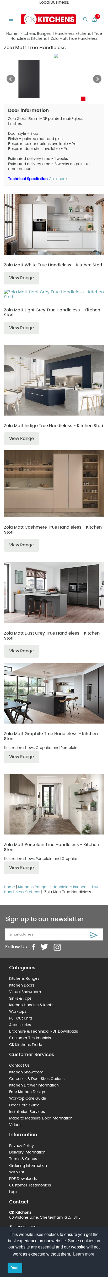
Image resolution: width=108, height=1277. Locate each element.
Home (11, 34)
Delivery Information (27, 1152)
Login (14, 1192)
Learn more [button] (83, 1254)
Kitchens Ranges (36, 34)
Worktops (17, 1011)
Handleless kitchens (73, 34)
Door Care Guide (24, 1105)
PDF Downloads (23, 1179)
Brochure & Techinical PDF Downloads (43, 1031)
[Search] (85, 19)
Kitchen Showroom (26, 1072)
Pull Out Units (21, 1018)
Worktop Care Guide (27, 1098)
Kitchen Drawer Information (34, 1085)
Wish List (16, 1172)
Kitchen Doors (21, 985)
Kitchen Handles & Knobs (31, 1005)
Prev (11, 79)
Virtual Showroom (25, 992)
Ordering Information (28, 1166)
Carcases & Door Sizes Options (36, 1079)
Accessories (20, 1025)
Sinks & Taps (20, 998)
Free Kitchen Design (27, 1092)
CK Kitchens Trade (25, 1045)
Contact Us (19, 1065)
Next (97, 79)
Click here (58, 179)
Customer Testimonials (30, 1038)
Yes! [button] (15, 1267)
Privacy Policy (21, 1146)
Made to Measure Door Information (41, 1118)
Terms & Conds (23, 1159)
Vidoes (15, 1125)
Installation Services (27, 1112)
